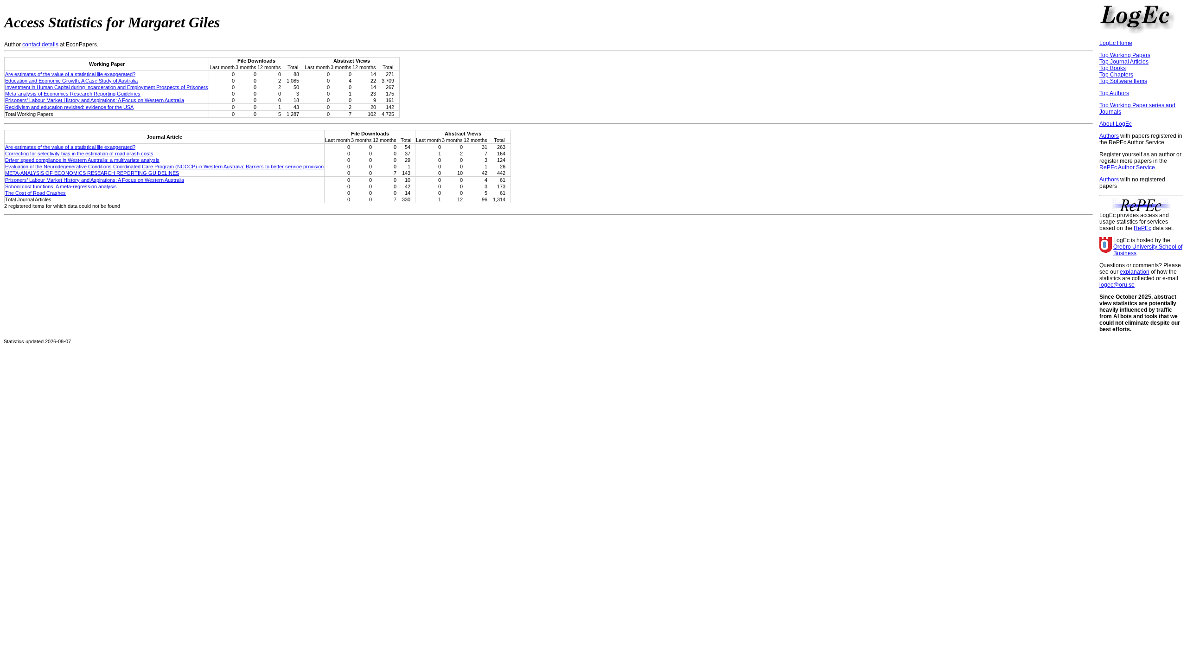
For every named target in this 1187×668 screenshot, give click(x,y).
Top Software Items (1123, 81)
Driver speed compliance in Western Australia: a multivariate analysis (82, 160)
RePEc (1142, 228)
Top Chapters (1116, 74)
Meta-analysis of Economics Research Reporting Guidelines (72, 93)
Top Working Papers (1124, 55)
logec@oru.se (1117, 285)
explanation (1134, 272)
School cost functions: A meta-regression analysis (61, 186)
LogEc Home (1115, 43)
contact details (40, 44)
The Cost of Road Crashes (35, 193)
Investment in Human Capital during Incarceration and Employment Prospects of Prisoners (106, 87)
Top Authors (1114, 93)
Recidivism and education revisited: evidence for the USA (69, 107)
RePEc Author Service (1127, 167)
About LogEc (1115, 124)
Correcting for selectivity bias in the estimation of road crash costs (79, 153)
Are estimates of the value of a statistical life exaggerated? (70, 74)
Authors (1109, 136)
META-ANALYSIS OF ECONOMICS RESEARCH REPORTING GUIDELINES (92, 173)
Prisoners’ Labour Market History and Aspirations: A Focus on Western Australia (94, 180)
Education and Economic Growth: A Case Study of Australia (71, 81)
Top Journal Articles (1124, 61)
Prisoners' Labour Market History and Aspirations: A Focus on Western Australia (94, 100)
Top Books (1112, 68)
